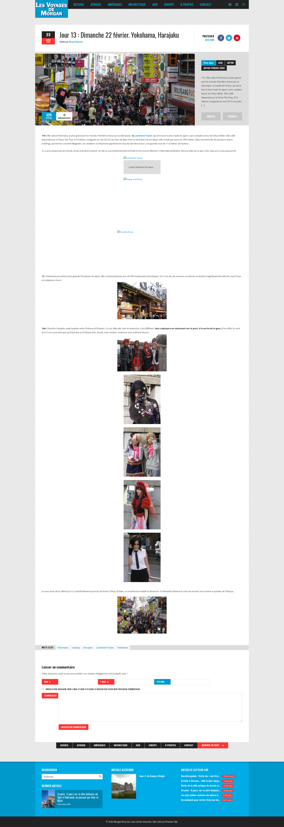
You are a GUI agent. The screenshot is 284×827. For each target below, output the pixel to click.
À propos (186, 4)
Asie (155, 4)
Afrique (96, 4)
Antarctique (137, 4)
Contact (206, 4)
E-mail (103, 681)
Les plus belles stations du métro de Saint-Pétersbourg (201, 795)
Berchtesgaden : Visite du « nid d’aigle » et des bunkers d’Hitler (201, 776)
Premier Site (172, 821)
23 (48, 34)
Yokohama (122, 647)
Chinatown (62, 647)
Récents (232, 116)
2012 (48, 42)
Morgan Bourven (76, 41)
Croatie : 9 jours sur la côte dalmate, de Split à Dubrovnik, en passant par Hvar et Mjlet (201, 790)
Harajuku (88, 647)
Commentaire (50, 695)
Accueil (78, 4)
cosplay (76, 647)
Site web (160, 681)
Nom (46, 681)
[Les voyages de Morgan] (51, 15)
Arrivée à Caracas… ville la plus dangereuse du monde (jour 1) (201, 780)
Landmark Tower (143, 135)
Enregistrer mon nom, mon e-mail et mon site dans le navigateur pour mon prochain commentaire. (93, 689)
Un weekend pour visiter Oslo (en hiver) (201, 799)
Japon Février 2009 (214, 68)
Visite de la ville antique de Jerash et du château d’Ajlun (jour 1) (201, 785)
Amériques (115, 4)
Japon (230, 62)
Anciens (211, 116)
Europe (169, 4)
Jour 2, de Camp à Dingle (152, 776)
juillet (48, 40)
